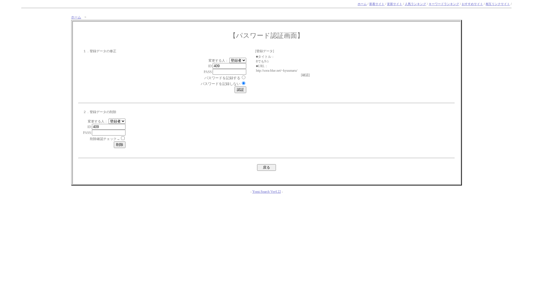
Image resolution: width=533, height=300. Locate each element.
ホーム (362, 4)
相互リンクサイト (498, 4)
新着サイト (376, 4)
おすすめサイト (472, 4)
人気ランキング (415, 4)
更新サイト (394, 4)
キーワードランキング (444, 4)
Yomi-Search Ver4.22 (266, 192)
